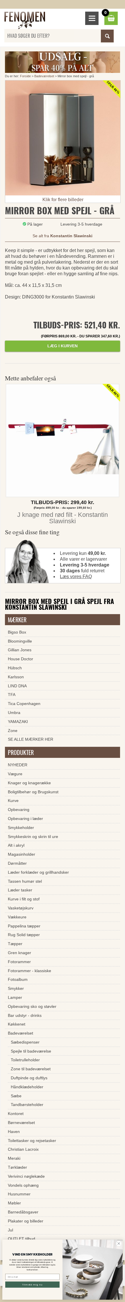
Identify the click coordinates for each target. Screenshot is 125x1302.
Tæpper (15, 943)
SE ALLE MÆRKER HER (30, 739)
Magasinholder (21, 854)
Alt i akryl (16, 845)
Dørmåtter (17, 863)
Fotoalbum (18, 979)
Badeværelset (44, 76)
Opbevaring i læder (25, 818)
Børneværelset (21, 1122)
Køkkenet (16, 1024)
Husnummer (19, 1194)
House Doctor (20, 659)
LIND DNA (17, 686)
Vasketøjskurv (20, 908)
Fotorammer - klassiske (29, 970)
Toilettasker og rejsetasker (32, 1140)
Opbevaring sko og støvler (32, 1006)
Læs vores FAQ (76, 576)
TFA (11, 694)
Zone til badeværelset (31, 1069)
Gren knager (19, 952)
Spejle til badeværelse (31, 1051)
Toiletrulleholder (25, 1060)
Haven (14, 1131)
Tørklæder (17, 1167)
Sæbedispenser (25, 1042)
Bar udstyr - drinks (25, 1015)
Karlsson (16, 677)
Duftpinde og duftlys (29, 1078)
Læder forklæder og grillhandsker (38, 872)
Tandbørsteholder (27, 1104)
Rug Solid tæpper (24, 934)
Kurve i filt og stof (24, 899)
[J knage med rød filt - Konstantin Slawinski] (62, 442)
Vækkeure (17, 917)
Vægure (15, 774)
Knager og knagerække (29, 783)
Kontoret (16, 1113)
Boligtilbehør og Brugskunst (33, 792)
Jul (10, 1230)
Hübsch (15, 668)
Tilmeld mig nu (32, 1284)
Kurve (13, 800)
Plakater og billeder (25, 1221)
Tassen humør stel (25, 881)
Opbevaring (18, 809)
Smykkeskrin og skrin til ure (33, 836)
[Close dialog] (119, 1243)
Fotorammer (19, 961)
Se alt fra (62, 235)
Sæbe (16, 1096)
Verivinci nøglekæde (26, 1176)
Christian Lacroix (23, 1149)
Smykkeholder (21, 827)
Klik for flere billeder (62, 199)
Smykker (16, 988)
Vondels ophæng (23, 1185)
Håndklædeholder (27, 1087)
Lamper (15, 997)
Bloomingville (20, 641)
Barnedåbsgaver (23, 1212)
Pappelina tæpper (24, 926)
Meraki (14, 1158)
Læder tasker (20, 890)
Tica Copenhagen (24, 703)
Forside (25, 76)
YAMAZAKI (18, 721)
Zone (12, 730)
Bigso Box (17, 632)
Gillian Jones (19, 650)
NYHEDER (17, 765)
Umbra (14, 712)
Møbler (14, 1203)
